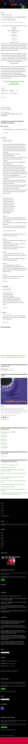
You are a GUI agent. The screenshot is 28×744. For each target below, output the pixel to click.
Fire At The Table (4, 446)
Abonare (3, 688)
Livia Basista (5, 126)
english (2, 510)
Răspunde (6, 132)
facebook (3, 584)
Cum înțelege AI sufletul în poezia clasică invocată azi (12, 625)
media (2, 513)
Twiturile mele (4, 456)
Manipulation (3, 443)
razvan (2, 406)
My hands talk (4, 439)
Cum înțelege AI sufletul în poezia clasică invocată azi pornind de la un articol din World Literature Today (14, 632)
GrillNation (3, 663)
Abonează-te (4, 727)
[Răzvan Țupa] (2, 708)
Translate (11, 370)
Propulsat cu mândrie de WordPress (7, 735)
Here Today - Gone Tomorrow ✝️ (8, 432)
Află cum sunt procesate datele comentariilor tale (12, 357)
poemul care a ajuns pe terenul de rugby (9, 464)
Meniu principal (26, 7)
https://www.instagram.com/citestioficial (9, 671)
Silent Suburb (3, 435)
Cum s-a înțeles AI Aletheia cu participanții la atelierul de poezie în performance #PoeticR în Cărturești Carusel (13, 622)
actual (2, 12)
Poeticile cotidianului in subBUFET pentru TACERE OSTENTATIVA (11, 114)
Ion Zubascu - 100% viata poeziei (7, 486)
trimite (3, 579)
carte (2, 508)
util (1, 547)
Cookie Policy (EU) (5, 515)
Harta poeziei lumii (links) (6, 108)
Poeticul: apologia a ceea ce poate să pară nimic (11, 620)
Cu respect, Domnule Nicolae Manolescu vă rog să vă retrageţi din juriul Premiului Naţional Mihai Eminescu (14, 493)
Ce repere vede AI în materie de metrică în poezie (11, 596)
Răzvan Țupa (12, 22)
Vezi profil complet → (5, 419)
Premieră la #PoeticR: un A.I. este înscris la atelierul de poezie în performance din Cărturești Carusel (13, 643)
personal (2, 542)
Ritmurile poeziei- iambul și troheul (8, 467)
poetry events (5, 429)
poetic (2, 7)
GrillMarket (3, 661)
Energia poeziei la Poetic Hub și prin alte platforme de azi (13, 484)
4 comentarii (19, 22)
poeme (2, 505)
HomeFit (2, 665)
